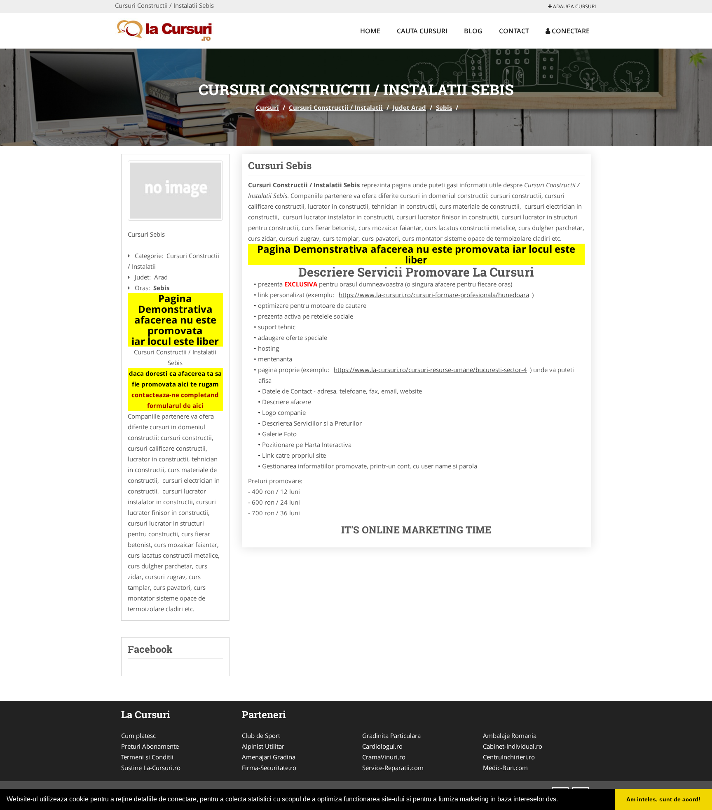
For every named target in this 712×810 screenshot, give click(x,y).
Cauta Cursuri (422, 30)
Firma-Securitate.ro (269, 767)
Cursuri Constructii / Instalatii (336, 107)
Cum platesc (138, 735)
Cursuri (267, 107)
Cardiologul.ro (382, 746)
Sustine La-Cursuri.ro (150, 767)
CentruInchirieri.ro (509, 757)
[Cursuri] (169, 30)
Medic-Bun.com (505, 767)
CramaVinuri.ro (383, 757)
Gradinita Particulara (391, 735)
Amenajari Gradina (268, 757)
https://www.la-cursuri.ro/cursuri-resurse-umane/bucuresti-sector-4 (430, 369)
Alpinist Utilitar (263, 746)
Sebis (444, 107)
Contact (514, 30)
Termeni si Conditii (147, 757)
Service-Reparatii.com (393, 767)
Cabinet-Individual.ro (512, 746)
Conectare (570, 30)
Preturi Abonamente (150, 746)
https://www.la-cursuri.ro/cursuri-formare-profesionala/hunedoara (434, 295)
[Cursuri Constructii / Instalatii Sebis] (175, 191)
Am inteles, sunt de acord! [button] (663, 799)
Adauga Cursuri (574, 6)
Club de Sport (261, 735)
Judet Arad (409, 107)
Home (370, 30)
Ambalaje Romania (509, 735)
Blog (473, 30)
